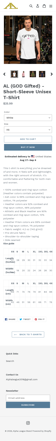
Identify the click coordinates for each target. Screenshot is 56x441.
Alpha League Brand (22, 431)
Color (7, 112)
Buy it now (28, 147)
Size (6, 124)
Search (10, 361)
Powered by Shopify (41, 431)
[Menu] (50, 5)
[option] (14, 74)
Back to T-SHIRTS (30, 334)
